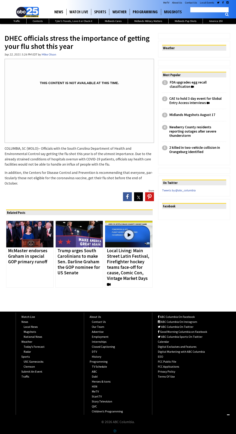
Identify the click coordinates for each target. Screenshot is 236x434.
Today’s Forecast (34, 346)
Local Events (207, 2)
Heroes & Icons (101, 381)
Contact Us (191, 2)
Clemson (29, 366)
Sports (100, 11)
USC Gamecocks (34, 361)
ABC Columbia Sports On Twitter (181, 336)
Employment (100, 336)
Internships (99, 341)
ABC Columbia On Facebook (177, 317)
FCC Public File (167, 361)
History (96, 356)
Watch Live (79, 11)
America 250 (216, 21)
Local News (31, 327)
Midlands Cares (113, 21)
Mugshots (173, 11)
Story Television (102, 401)
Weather (119, 11)
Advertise (98, 332)
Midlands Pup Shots (186, 21)
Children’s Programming (107, 411)
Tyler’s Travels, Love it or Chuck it (73, 21)
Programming (145, 11)
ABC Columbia (28, 12)
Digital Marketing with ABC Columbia (181, 351)
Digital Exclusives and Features (177, 346)
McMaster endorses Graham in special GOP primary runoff (28, 256)
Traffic (16, 21)
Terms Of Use (166, 376)
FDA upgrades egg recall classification (188, 84)
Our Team (98, 327)
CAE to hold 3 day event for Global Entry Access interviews (195, 100)
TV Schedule (99, 366)
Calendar (163, 341)
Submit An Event (31, 371)
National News (33, 336)
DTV (94, 351)
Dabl (95, 376)
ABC (94, 371)
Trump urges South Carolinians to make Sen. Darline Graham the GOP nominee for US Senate (79, 262)
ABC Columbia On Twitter (177, 327)
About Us (177, 2)
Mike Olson (49, 54)
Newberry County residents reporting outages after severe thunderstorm (192, 131)
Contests (38, 21)
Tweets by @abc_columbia (179, 190)
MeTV (166, 2)
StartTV (97, 396)
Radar (27, 351)
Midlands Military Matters (148, 21)
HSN (94, 386)
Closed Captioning (103, 346)
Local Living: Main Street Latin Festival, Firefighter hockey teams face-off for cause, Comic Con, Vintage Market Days (128, 264)
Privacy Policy (166, 371)
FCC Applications (168, 366)
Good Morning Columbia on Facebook (183, 332)
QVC (94, 406)
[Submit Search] (227, 14)
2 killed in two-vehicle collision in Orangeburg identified (194, 149)
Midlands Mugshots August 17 (192, 115)
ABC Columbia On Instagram (178, 322)
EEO (160, 356)
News (58, 11)
